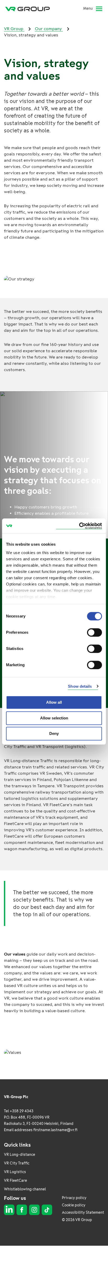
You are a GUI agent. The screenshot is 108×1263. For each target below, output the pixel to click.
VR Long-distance (19, 1154)
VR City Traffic (16, 1163)
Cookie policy (73, 1205)
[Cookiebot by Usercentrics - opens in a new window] (79, 525)
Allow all (54, 702)
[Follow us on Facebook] (22, 1210)
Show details (80, 686)
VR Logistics (15, 1172)
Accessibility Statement (83, 1212)
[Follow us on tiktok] (47, 1210)
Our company (49, 28)
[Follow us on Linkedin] (9, 1210)
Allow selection (54, 718)
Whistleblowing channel (25, 1189)
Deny (54, 733)
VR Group (14, 28)
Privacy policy (74, 1198)
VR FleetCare (15, 1180)
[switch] (94, 632)
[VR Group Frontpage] (29, 9)
